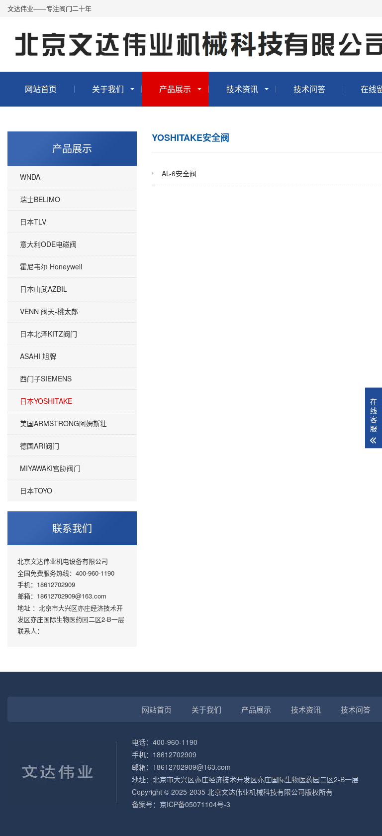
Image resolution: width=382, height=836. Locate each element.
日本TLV (33, 222)
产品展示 (175, 89)
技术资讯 (242, 89)
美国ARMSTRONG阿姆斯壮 (63, 423)
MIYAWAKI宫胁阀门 (50, 468)
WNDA (30, 177)
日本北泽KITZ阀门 (48, 334)
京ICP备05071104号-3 (195, 804)
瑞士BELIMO (40, 199)
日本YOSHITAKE (46, 401)
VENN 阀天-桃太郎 (49, 311)
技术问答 (309, 89)
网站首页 (41, 89)
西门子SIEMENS (46, 378)
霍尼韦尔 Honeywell (51, 266)
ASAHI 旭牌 (38, 356)
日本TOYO (36, 490)
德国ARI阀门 (39, 446)
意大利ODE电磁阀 (48, 244)
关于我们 (108, 89)
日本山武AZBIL (43, 289)
